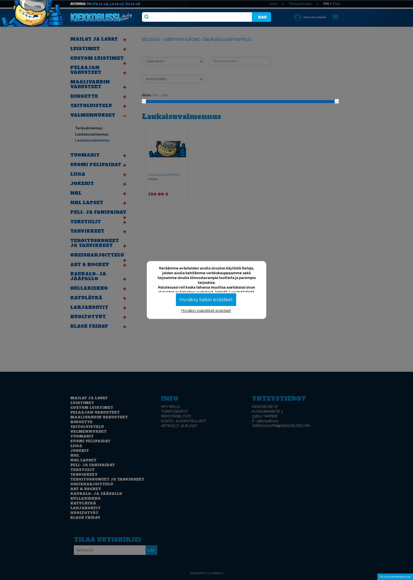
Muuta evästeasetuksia (395, 576)
